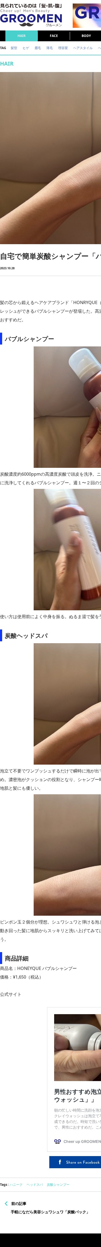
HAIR (22, 35)
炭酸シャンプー (58, 1184)
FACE (54, 35)
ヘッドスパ (35, 1184)
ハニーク (16, 1184)
